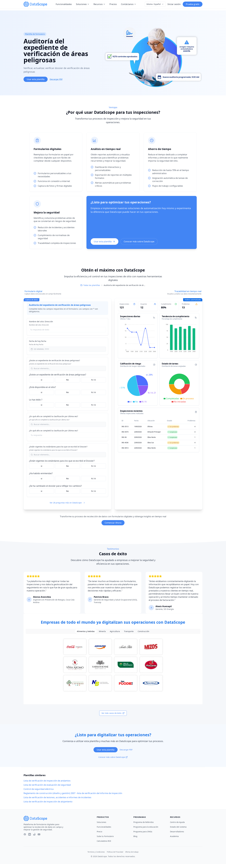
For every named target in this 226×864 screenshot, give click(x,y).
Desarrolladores (177, 831)
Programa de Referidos (143, 822)
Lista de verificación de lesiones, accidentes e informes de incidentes (57, 797)
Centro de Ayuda (177, 822)
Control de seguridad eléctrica (38, 789)
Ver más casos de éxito (111, 713)
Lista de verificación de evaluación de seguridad (47, 784)
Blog (135, 836)
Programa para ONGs (142, 831)
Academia (174, 836)
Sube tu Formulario (105, 836)
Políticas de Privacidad (115, 852)
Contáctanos (127, 4)
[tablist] (113, 631)
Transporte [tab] (129, 631)
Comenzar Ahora (113, 522)
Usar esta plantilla (35, 79)
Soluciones (81, 4)
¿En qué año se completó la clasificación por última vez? (53, 416)
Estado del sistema (178, 827)
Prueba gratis (192, 4)
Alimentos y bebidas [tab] (86, 631)
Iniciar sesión (174, 4)
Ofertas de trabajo (132, 852)
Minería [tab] (102, 631)
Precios (113, 4)
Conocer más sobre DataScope (139, 241)
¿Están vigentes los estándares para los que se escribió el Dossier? (58, 446)
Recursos (98, 4)
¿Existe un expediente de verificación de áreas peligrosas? (54, 360)
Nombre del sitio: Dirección (41, 321)
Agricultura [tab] (115, 631)
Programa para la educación (145, 827)
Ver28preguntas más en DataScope (66, 502)
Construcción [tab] (143, 631)
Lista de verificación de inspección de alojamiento (48, 801)
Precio (99, 831)
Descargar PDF (56, 79)
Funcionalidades (64, 4)
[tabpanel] (113, 665)
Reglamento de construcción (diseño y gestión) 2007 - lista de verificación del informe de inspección (73, 793)
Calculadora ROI (104, 841)
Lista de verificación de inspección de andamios (47, 780)
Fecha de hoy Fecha (37, 341)
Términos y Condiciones (96, 852)
